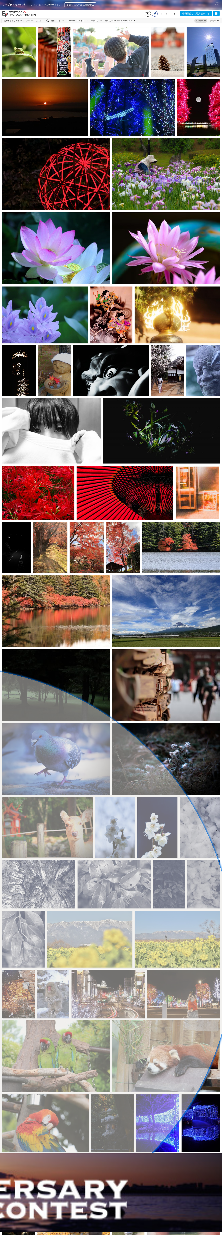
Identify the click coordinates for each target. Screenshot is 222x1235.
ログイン (173, 14)
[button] (216, 13)
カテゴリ (95, 21)
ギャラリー (201, 21)
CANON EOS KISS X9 (125, 21)
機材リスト (56, 21)
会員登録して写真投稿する (80, 5)
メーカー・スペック (76, 21)
